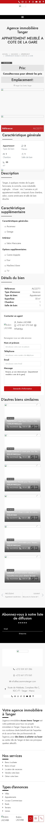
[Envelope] (22, 1)
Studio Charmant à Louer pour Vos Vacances (24, 451)
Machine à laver (13, 265)
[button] (22, 17)
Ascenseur (11, 226)
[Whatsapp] (26, 1)
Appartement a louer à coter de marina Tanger (25, 512)
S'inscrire (22, 633)
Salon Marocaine (14, 243)
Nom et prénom (11, 343)
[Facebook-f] (29, 1)
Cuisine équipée (13, 254)
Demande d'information (22, 388)
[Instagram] (33, 1)
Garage (10, 231)
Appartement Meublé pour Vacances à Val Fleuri (26, 481)
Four (8, 260)
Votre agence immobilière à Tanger (22, 712)
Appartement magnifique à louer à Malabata (24, 421)
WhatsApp (18, 328)
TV (8, 270)
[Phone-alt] (19, 1)
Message (8, 369)
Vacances (6, 63)
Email (6, 360)
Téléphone (9, 352)
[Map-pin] (43, 1)
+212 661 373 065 (25, 325)
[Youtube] (36, 1)
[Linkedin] (40, 1)
